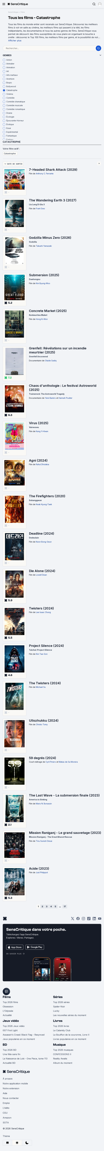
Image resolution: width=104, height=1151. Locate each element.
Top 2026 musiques (63, 1050)
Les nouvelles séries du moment (69, 1015)
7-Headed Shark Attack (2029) (53, 170)
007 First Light (10, 1030)
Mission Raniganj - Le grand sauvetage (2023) (65, 833)
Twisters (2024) (41, 608)
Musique (59, 1045)
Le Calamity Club (61, 1030)
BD (5, 1045)
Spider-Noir (59, 1006)
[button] (100, 4)
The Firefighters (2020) (47, 496)
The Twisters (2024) (45, 683)
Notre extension (11, 1088)
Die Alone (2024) (42, 571)
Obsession (8, 1006)
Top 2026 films (10, 1002)
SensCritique (13, 12)
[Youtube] (99, 919)
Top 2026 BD (9, 1050)
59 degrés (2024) (42, 758)
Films (23, 12)
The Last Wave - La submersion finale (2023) (64, 795)
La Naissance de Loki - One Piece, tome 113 (25, 1058)
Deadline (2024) (41, 533)
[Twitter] (72, 919)
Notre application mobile (15, 1083)
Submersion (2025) (44, 275)
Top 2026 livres (61, 1026)
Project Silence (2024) (46, 646)
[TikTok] (88, 919)
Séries (58, 997)
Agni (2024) (38, 460)
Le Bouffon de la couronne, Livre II (71, 1034)
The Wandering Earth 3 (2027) (52, 200)
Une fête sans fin (11, 1054)
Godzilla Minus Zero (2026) (50, 238)
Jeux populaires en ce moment (19, 1039)
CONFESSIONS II (62, 1054)
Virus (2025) (38, 423)
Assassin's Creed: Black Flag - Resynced (23, 1034)
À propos (7, 1078)
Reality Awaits (60, 1058)
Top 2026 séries (61, 1002)
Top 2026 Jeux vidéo (14, 1026)
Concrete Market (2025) (48, 311)
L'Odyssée (8, 1011)
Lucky (56, 1011)
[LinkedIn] (94, 919)
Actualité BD (9, 1063)
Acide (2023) (39, 868)
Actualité (7, 1015)
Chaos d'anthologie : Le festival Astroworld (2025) (62, 388)
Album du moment (62, 1063)
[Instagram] (83, 919)
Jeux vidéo (11, 1021)
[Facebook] (78, 919)
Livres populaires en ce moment (69, 1039)
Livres (57, 1021)
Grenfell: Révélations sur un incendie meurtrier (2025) (57, 350)
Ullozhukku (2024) (43, 720)
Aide (5, 1093)
